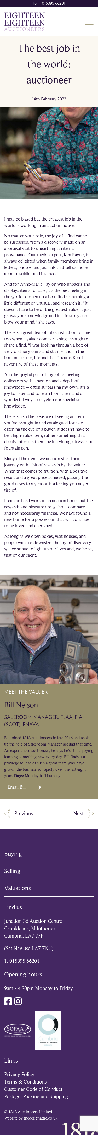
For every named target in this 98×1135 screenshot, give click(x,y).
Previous (23, 813)
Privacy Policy (19, 1074)
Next (78, 813)
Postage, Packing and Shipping (36, 1096)
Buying (13, 854)
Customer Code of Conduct (33, 1089)
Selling (12, 871)
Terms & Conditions (25, 1082)
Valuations (17, 888)
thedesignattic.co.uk (40, 1118)
